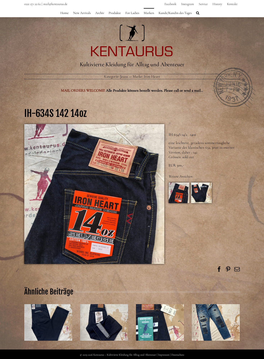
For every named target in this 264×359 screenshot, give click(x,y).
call (176, 90)
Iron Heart (152, 76)
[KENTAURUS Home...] (132, 26)
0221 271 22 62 (32, 4)
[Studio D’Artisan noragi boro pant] (216, 322)
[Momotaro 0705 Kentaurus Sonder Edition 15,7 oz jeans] (160, 322)
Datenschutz (177, 354)
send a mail (192, 90)
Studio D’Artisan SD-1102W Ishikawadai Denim (104, 314)
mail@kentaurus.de (55, 4)
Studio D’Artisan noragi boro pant (215, 316)
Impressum (163, 354)
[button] (197, 12)
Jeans (124, 76)
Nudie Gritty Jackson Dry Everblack (48, 316)
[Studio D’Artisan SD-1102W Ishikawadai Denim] (104, 322)
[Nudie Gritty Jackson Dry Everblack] (48, 322)
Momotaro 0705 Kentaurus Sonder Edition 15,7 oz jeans (160, 314)
